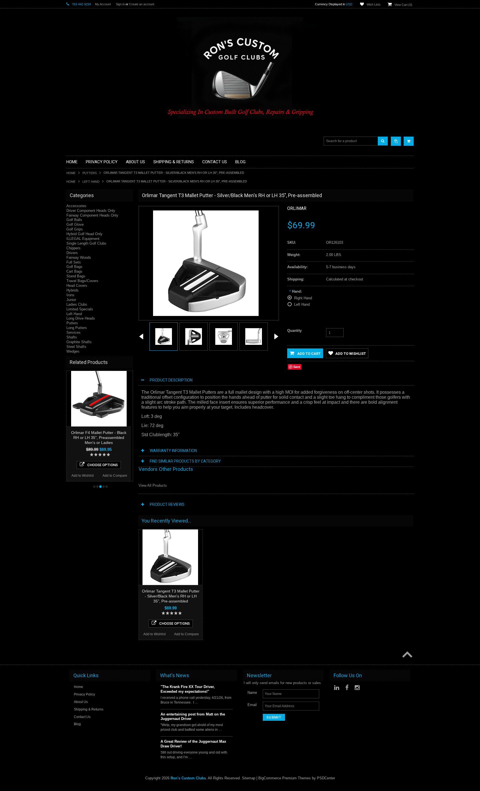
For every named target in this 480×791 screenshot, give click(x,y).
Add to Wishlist (82, 476)
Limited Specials (79, 309)
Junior (71, 300)
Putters (89, 173)
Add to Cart (308, 353)
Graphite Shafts (79, 342)
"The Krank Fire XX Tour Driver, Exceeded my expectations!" (188, 689)
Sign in (120, 4)
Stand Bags (75, 276)
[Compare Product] (396, 141)
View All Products (153, 485)
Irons (70, 295)
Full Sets (73, 262)
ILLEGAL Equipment (82, 239)
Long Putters (76, 328)
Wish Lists (374, 4)
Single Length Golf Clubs (86, 243)
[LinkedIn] (336, 687)
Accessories (76, 206)
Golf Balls (74, 220)
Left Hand (90, 181)
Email (252, 705)
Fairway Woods (78, 257)
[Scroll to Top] (406, 655)
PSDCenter (326, 778)
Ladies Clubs (76, 304)
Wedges (72, 351)
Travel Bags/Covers (82, 281)
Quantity (294, 330)
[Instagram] (357, 687)
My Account (103, 4)
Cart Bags (74, 271)
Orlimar (296, 208)
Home (71, 173)
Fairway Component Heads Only (92, 215)
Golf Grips (74, 229)
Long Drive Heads (80, 318)
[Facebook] (347, 687)
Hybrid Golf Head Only (84, 234)
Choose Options (102, 465)
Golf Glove (75, 224)
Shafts (71, 337)
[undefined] (206, 315)
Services (73, 332)
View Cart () (403, 4)
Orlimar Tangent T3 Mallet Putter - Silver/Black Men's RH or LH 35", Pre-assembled (170, 596)
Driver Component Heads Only (90, 211)
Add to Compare (114, 476)
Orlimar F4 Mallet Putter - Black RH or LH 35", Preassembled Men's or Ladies (98, 437)
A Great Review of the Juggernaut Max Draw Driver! (193, 743)
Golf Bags (74, 267)
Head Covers (76, 285)
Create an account (141, 4)
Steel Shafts (76, 347)
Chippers (73, 248)
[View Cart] (409, 141)
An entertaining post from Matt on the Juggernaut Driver (193, 716)
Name (252, 692)
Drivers (72, 253)
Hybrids (72, 290)
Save (296, 367)
